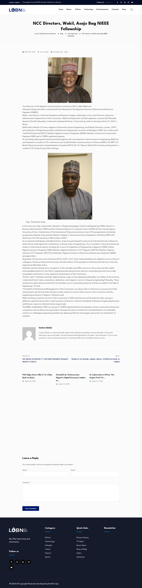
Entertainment (102, 9)
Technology (88, 9)
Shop (124, 9)
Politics (78, 9)
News (69, 9)
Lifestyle (115, 9)
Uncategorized (58, 52)
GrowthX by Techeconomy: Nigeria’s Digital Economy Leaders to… (71, 378)
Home (61, 9)
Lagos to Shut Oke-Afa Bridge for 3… (37, 2)
